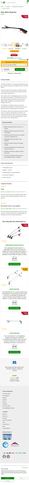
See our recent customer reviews (14, 380)
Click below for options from (13, 62)
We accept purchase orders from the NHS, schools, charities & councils (14, 368)
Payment (5, 399)
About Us (5, 414)
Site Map (5, 418)
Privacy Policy (6, 424)
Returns (4, 401)
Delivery (4, 397)
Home (2, 6)
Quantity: (6, 69)
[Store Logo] (4, 3)
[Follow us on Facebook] (5, 458)
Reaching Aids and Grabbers (17, 6)
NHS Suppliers (6, 395)
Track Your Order (6, 406)
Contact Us (5, 416)
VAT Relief (5, 404)
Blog (4, 426)
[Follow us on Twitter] (8, 458)
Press (4, 422)
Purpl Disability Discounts (8, 408)
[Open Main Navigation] (1, 2)
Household (8, 6)
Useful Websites (6, 428)
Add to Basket (20, 69)
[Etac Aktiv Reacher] (5, 45)
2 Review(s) (10, 48)
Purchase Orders (6, 393)
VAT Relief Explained (23, 59)
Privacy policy (25, 467)
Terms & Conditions (7, 420)
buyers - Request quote (14, 73)
